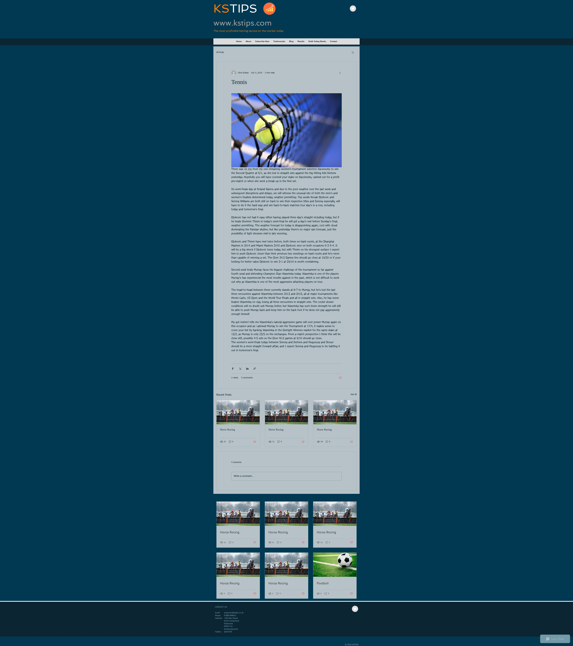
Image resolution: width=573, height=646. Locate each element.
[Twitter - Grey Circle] (353, 8)
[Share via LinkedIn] (247, 368)
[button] (352, 52)
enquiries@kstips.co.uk (233, 613)
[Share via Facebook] (232, 368)
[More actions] (340, 73)
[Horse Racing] (238, 412)
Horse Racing (227, 429)
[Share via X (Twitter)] (240, 368)
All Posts (220, 52)
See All (354, 394)
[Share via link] (254, 368)
